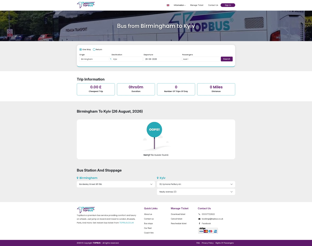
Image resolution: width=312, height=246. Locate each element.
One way (86, 49)
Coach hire (149, 232)
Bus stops (148, 223)
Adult (185, 59)
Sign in (228, 5)
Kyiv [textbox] (115, 59)
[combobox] (94, 59)
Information (179, 5)
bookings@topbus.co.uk (212, 219)
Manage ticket (196, 5)
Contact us (213, 5)
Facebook (206, 223)
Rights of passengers (224, 243)
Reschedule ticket (178, 223)
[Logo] (86, 5)
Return (99, 49)
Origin (82, 54)
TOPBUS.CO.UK (126, 222)
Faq (198, 243)
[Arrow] (111, 59)
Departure (148, 54)
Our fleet (148, 228)
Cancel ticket (176, 219)
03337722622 (208, 214)
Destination (117, 54)
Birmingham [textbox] (87, 59)
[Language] (168, 5)
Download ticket (178, 214)
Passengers (187, 54)
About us (148, 214)
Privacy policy (208, 243)
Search (224, 54)
